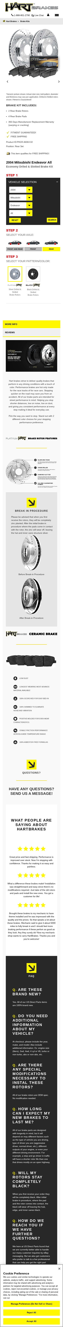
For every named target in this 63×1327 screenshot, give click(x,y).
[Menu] (56, 15)
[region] (31, 1295)
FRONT (33, 249)
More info (11, 324)
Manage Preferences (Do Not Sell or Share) (31, 1304)
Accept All (31, 1321)
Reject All (31, 1312)
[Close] (59, 1268)
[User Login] (48, 15)
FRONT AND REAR (15, 249)
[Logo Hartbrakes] (31, 7)
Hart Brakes (11, 21)
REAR (51, 249)
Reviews (10, 332)
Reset (15, 220)
